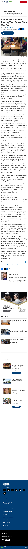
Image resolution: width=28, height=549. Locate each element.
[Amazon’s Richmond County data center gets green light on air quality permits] (5, 332)
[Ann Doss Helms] (4, 276)
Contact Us (5, 514)
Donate (24, 2)
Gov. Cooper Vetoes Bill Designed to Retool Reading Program (18, 390)
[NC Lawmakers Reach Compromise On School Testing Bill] (7, 381)
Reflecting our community (8, 508)
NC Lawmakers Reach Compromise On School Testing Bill (17, 381)
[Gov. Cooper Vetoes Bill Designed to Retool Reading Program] (7, 391)
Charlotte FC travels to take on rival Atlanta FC (11, 349)
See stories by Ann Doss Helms (16, 284)
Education (8, 261)
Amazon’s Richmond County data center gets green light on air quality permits (18, 331)
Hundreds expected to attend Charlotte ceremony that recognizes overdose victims (18, 341)
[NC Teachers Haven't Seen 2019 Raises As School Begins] (7, 401)
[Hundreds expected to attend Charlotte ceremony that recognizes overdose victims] (5, 341)
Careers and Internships (7, 511)
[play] (2, 547)
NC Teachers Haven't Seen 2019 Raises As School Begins (18, 400)
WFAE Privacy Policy (7, 522)
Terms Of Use (5, 525)
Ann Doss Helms (9, 27)
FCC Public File (5, 519)
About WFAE (5, 506)
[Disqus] (14, 429)
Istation (22, 261)
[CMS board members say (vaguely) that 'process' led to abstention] (5, 322)
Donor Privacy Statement (8, 517)
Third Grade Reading (10, 264)
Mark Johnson (20, 264)
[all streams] (26, 547)
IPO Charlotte (9, 11)
